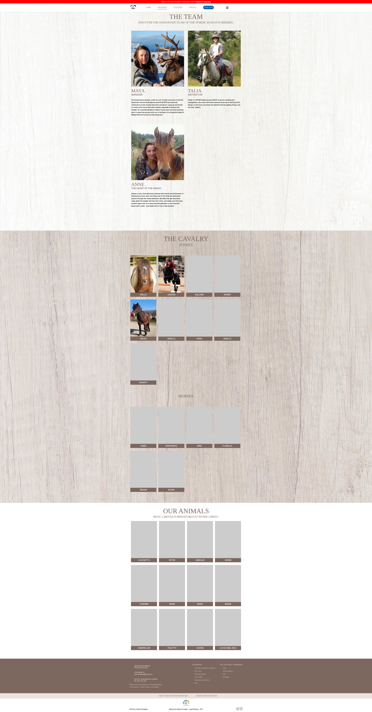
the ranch (162, 7)
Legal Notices (194, 709)
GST (201, 709)
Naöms (179, 709)
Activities (178, 7)
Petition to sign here (203, 2)
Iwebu (186, 709)
